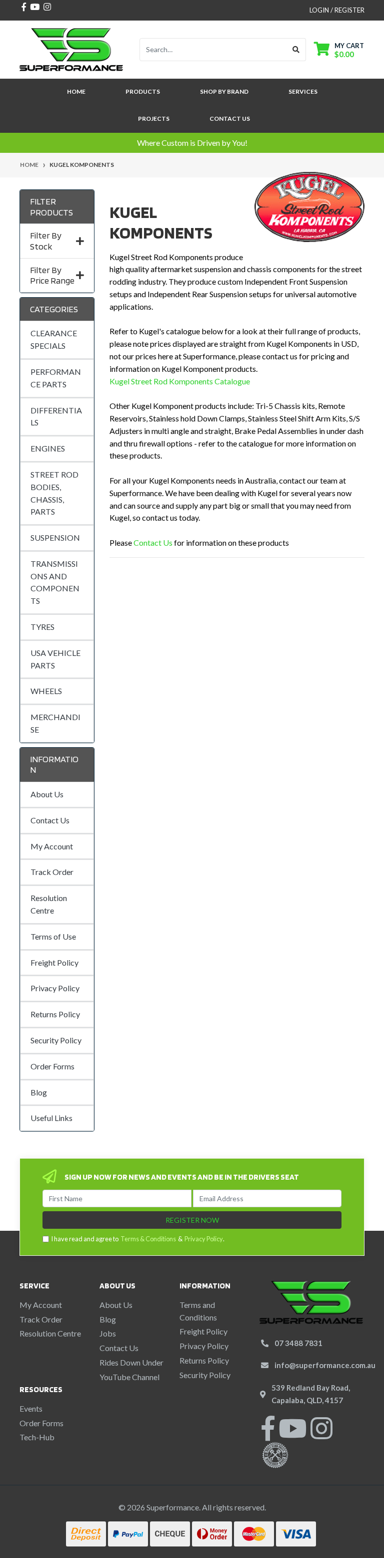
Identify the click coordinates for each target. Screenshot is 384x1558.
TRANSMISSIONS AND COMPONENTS (55, 582)
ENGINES (47, 448)
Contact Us (230, 118)
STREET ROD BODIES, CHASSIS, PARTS (54, 493)
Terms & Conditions (148, 1239)
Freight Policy (54, 962)
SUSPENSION (55, 537)
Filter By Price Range (52, 275)
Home (76, 91)
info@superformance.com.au (325, 1365)
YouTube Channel (130, 1377)
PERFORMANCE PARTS (55, 378)
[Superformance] (71, 48)
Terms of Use (53, 936)
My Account (51, 846)
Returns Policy (55, 1014)
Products (143, 91)
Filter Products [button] (51, 206)
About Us (47, 794)
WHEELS (46, 691)
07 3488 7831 (298, 1343)
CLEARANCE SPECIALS (53, 339)
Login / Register (337, 10)
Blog (38, 1092)
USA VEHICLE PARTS (55, 659)
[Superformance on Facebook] (268, 1434)
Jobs (108, 1333)
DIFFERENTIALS (56, 416)
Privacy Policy (55, 988)
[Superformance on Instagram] (321, 1434)
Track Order (52, 871)
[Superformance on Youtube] (292, 1434)
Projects (154, 118)
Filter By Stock (46, 241)
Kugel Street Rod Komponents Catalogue (180, 381)
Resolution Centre (48, 904)
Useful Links (51, 1118)
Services (303, 91)
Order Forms (52, 1066)
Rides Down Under (132, 1362)
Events (31, 1408)
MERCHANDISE (55, 723)
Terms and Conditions (198, 1311)
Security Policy (56, 1040)
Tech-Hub (37, 1437)
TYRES (42, 626)
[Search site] (296, 49)
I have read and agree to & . (137, 1239)
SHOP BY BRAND (224, 91)
